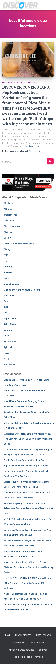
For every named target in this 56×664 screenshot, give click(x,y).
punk (6, 307)
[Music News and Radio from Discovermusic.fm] (21, 5)
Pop (6, 301)
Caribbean (9, 220)
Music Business (11, 284)
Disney (7, 249)
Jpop (6, 278)
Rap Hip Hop (10, 318)
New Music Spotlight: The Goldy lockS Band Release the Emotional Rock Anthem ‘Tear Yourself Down (28, 508)
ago (34, 151)
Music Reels (10, 295)
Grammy (8, 266)
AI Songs (8, 209)
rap (5, 313)
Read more (34, 146)
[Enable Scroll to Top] (50, 658)
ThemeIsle (38, 657)
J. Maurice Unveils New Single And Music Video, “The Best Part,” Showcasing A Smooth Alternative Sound (28, 439)
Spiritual (8, 347)
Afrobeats (8, 203)
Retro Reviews (11, 324)
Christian (8, 232)
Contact (43, 650)
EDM (6, 255)
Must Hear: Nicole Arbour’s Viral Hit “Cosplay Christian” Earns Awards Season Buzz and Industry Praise (28, 567)
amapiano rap (10, 215)
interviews (9, 272)
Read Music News (23, 635)
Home (7, 635)
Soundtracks (10, 341)
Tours (6, 353)
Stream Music (18, 643)
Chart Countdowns (13, 226)
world (6, 359)
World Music (10, 364)
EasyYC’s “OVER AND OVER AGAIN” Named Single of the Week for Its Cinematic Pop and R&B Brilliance (27, 583)
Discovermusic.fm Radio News (19, 243)
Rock (6, 336)
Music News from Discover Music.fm (19, 82)
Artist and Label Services (21, 650)
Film (6, 261)
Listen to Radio (43, 635)
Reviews (8, 330)
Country (7, 238)
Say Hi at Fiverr (37, 643)
